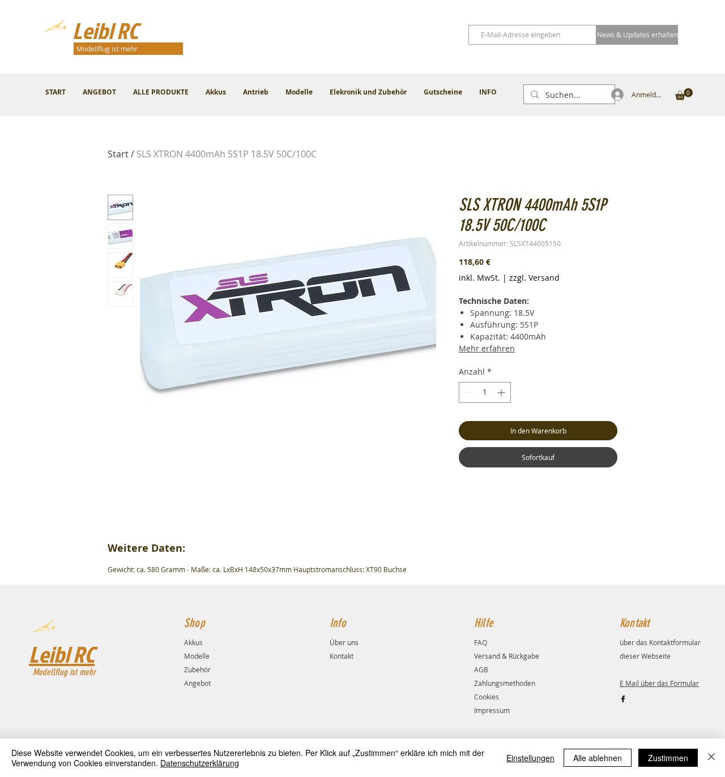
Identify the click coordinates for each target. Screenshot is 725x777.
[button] (684, 94)
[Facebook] (623, 698)
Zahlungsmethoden (504, 683)
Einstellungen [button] (530, 757)
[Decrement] (467, 392)
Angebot (197, 683)
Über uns (344, 642)
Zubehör (197, 669)
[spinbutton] (485, 392)
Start (118, 154)
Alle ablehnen (597, 757)
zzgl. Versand (534, 277)
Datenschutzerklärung (199, 763)
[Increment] (502, 392)
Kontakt (341, 655)
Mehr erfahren (487, 348)
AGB (481, 669)
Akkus (193, 642)
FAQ (480, 642)
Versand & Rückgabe (506, 655)
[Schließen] (711, 758)
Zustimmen (668, 757)
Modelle (197, 655)
